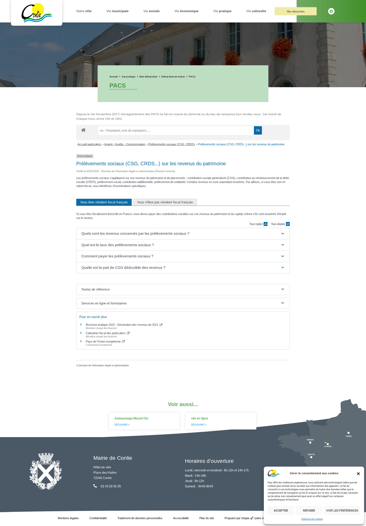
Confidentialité (98, 518)
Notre (84, 11)
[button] (358, 473)
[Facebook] (331, 11)
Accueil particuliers (90, 144)
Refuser (309, 510)
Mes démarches (295, 11)
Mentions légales (68, 518)
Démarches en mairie (173, 76)
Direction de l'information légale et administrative (104, 365)
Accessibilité (181, 518)
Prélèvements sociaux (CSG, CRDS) (172, 144)
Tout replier (256, 224)
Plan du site (206, 518)
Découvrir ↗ (122, 424)
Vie (117, 11)
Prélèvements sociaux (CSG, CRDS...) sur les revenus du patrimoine (241, 144)
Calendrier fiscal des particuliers (106, 333)
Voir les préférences (342, 510)
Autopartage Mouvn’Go (131, 418)
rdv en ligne (199, 418)
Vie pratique (128, 76)
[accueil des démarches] (83, 129)
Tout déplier (278, 224)
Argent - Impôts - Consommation (125, 144)
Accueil (113, 76)
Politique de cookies (312, 519)
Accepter (281, 510)
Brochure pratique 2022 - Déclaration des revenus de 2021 (122, 324)
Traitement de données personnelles (139, 518)
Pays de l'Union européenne (103, 341)
